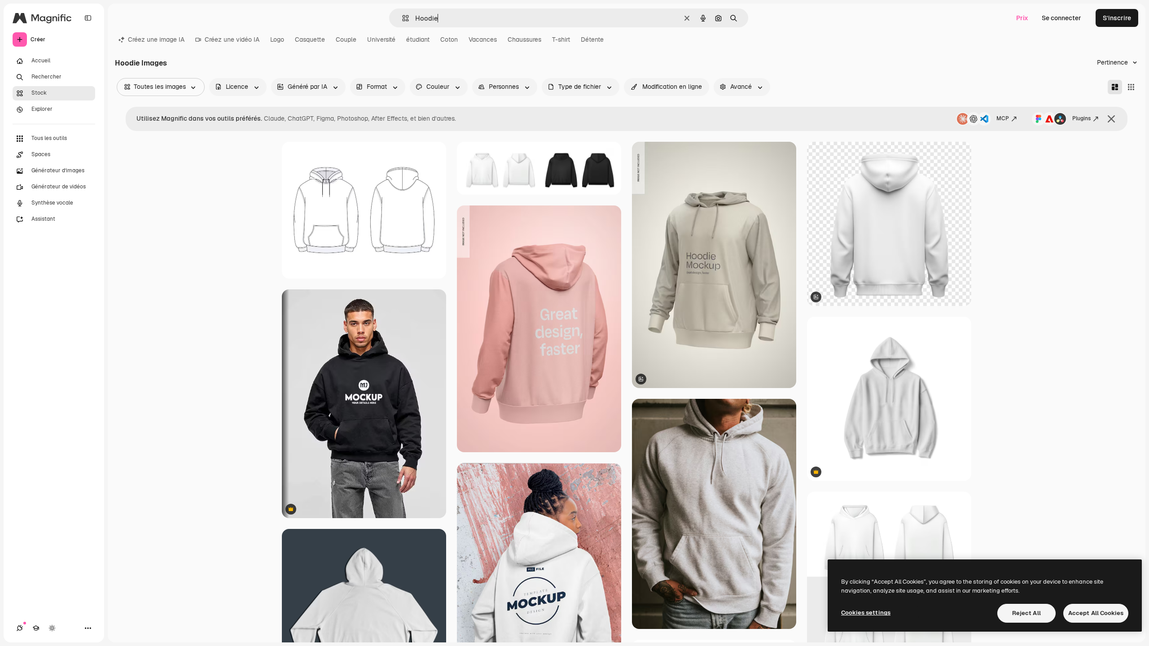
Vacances (483, 39)
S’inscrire (1117, 18)
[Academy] (36, 628)
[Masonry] (1115, 87)
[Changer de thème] (52, 628)
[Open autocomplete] (402, 18)
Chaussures (524, 39)
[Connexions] (20, 628)
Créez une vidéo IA (232, 39)
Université (381, 39)
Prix (1022, 18)
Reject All (1026, 613)
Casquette (310, 39)
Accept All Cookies (1095, 613)
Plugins (1081, 118)
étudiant (418, 39)
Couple (346, 39)
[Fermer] (1111, 118)
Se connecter (1061, 18)
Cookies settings (865, 612)
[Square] (1131, 87)
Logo (277, 39)
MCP (1002, 118)
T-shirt (561, 39)
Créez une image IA (156, 39)
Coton (449, 39)
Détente (592, 39)
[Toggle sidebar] (88, 18)
